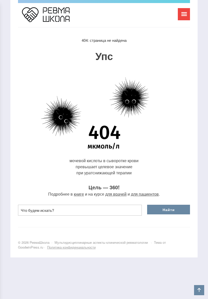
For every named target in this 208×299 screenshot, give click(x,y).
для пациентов (145, 194)
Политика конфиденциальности (71, 247)
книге (79, 194)
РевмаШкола (56, 17)
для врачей (116, 194)
